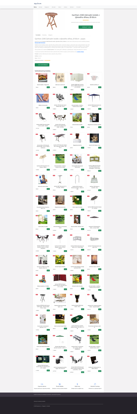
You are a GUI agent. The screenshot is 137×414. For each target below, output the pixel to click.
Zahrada (53, 7)
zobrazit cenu (86, 27)
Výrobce (71, 7)
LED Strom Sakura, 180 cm (94, 266)
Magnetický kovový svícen (60, 207)
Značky (65, 7)
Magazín (44, 406)
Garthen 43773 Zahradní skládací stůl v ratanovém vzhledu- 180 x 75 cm (60, 146)
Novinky (40, 7)
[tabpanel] (63, 50)
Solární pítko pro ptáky (43, 226)
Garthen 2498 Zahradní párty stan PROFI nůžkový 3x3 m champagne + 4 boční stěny (94, 167)
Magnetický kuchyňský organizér (94, 124)
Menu (35, 7)
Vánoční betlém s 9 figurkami (43, 84)
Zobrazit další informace (40, 42)
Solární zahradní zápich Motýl (60, 326)
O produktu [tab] (38, 35)
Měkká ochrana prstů (43, 105)
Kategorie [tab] (50, 35)
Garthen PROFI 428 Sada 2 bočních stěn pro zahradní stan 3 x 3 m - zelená (43, 367)
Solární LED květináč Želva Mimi (43, 346)
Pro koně (78, 7)
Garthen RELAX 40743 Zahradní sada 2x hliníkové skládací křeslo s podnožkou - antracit (77, 368)
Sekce (59, 7)
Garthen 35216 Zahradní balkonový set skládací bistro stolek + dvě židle (60, 126)
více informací (43, 65)
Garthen (88, 22)
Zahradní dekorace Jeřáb (77, 124)
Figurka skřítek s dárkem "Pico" (77, 226)
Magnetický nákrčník (77, 145)
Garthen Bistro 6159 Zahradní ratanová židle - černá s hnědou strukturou (43, 146)
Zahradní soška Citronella (77, 286)
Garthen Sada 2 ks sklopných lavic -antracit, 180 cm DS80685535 (77, 348)
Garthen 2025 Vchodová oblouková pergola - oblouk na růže (77, 188)
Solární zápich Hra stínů (77, 207)
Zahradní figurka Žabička (60, 266)
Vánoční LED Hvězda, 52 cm (94, 145)
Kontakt (48, 406)
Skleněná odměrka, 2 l (94, 84)
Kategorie (47, 7)
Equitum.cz (39, 406)
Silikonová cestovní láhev (43, 186)
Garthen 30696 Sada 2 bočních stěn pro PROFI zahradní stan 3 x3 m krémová (77, 86)
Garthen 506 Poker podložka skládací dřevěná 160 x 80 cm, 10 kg (77, 327)
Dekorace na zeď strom (60, 84)
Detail (48, 87)
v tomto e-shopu (80, 51)
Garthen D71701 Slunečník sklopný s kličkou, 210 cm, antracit (60, 247)
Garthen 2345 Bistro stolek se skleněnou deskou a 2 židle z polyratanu (43, 247)
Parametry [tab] (44, 35)
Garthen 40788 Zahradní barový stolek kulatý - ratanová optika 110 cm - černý (43, 307)
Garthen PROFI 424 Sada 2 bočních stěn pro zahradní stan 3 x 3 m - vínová (60, 285)
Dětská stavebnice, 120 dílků (43, 286)
